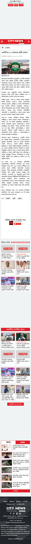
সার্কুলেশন (11, 501)
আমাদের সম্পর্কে (11, 504)
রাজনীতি (7, 48)
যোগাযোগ (25, 501)
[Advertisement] (15, 23)
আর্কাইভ (15, 491)
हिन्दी (16, 5)
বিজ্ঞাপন (5, 501)
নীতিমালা (18, 501)
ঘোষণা (19, 198)
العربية (21, 5)
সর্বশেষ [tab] (8, 442)
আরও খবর (5, 242)
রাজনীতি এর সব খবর (15, 404)
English (11, 5)
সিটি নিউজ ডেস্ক (5, 75)
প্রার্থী (14, 198)
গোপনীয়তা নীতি (21, 504)
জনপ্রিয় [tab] (22, 442)
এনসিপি (8, 198)
